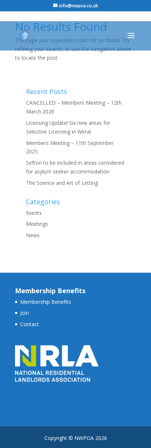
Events (34, 212)
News (33, 235)
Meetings (37, 223)
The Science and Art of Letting (62, 182)
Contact (29, 324)
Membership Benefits (45, 301)
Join (24, 312)
